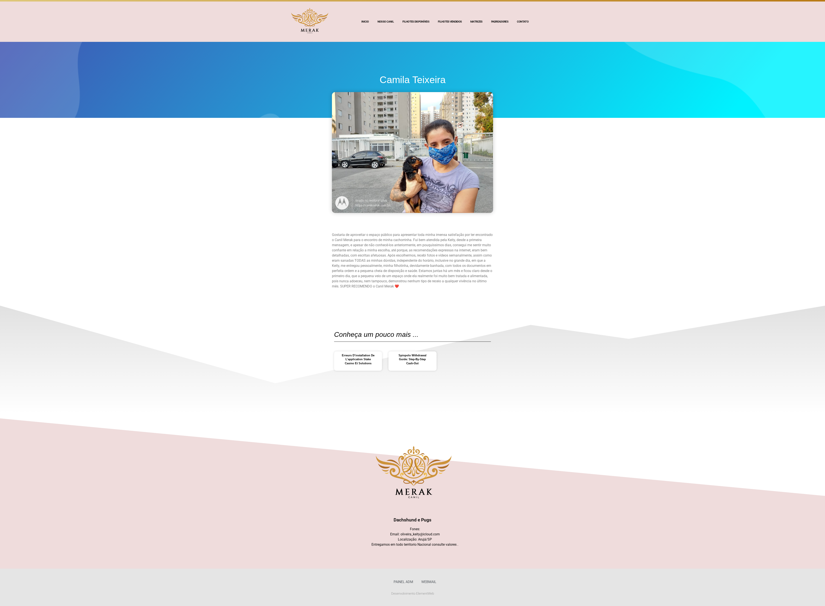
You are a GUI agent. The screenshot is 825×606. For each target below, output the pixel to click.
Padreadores (499, 21)
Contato (523, 21)
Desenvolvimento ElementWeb (412, 593)
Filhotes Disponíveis (415, 21)
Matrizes (476, 21)
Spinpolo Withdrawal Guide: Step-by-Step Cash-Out (412, 359)
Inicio (365, 21)
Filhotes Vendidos (450, 21)
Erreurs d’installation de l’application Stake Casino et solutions (358, 359)
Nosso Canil (385, 21)
